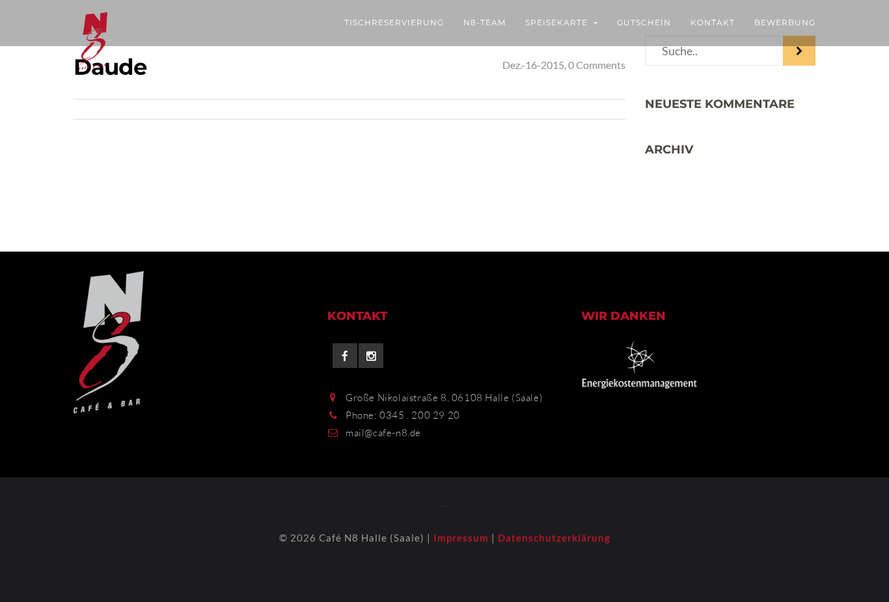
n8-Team (484, 22)
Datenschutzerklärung (554, 537)
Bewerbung (784, 22)
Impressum (461, 537)
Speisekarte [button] (557, 22)
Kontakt (713, 22)
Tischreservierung (394, 22)
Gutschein (644, 22)
